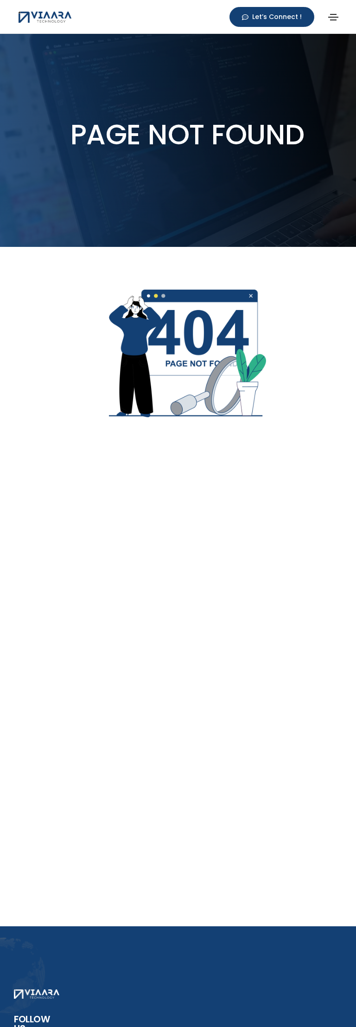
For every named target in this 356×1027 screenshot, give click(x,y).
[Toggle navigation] (333, 17)
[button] (271, 17)
